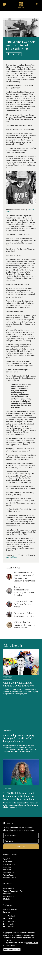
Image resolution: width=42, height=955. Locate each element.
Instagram (12, 921)
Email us (6, 912)
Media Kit (6, 899)
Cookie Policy (8, 896)
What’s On (7, 859)
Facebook (11, 916)
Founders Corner (9, 878)
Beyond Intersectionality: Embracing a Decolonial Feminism (24, 591)
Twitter (10, 919)
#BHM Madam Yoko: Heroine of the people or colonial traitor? (24, 625)
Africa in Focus (9, 864)
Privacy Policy (8, 888)
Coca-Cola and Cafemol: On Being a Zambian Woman (24, 604)
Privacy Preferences (12, 949)
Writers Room (8, 875)
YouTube (11, 927)
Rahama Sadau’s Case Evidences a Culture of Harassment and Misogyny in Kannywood (24, 576)
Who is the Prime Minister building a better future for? (18, 684)
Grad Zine (7, 867)
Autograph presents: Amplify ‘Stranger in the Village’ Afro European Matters (18, 738)
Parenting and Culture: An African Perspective (24, 614)
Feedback (7, 894)
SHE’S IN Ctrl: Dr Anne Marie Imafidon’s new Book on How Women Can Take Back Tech (19, 795)
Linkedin (11, 924)
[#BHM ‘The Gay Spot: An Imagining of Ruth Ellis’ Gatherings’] (21, 36)
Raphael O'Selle (32, 943)
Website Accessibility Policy (13, 891)
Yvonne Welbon (12, 557)
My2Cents (7, 870)
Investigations (8, 872)
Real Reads (7, 862)
